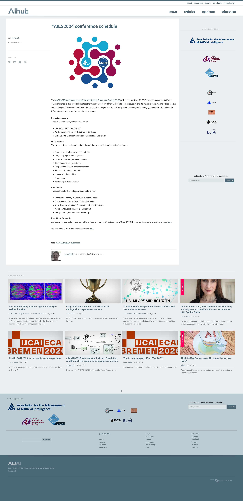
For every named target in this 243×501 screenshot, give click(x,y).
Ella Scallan (185, 316)
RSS (147, 447)
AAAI (58, 243)
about (189, 3)
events (207, 3)
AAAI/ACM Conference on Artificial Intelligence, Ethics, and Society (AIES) (88, 100)
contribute (217, 3)
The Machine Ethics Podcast (134, 314)
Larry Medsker (23, 314)
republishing (229, 3)
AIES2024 (65, 243)
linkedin (195, 436)
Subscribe (230, 180)
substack (195, 434)
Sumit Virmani (38, 314)
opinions (208, 12)
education (229, 12)
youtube (195, 447)
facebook (195, 439)
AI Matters (13, 314)
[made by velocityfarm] (220, 480)
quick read (75, 243)
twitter (194, 442)
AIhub (183, 365)
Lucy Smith (15, 38)
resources (198, 3)
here (169, 222)
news (173, 12)
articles (189, 12)
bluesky (195, 445)
